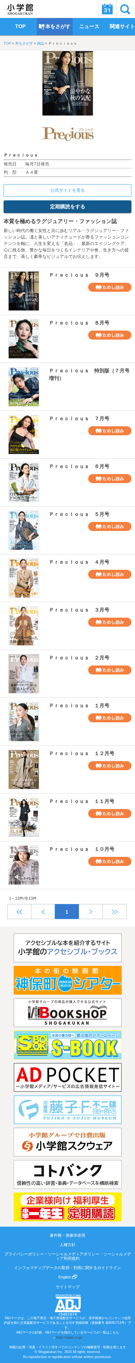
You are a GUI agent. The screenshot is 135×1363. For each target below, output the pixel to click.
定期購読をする (67, 206)
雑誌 (40, 43)
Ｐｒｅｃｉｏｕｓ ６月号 (79, 466)
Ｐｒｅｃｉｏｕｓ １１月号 (81, 801)
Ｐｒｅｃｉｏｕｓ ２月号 (79, 657)
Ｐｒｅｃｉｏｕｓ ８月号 (79, 323)
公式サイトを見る (67, 190)
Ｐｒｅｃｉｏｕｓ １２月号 (81, 753)
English (65, 1277)
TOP (7, 43)
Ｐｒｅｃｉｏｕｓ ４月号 (79, 562)
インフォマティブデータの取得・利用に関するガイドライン (67, 1268)
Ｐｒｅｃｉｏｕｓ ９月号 (79, 275)
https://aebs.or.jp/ (69, 1337)
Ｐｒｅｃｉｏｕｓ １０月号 (81, 849)
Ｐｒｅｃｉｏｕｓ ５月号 (79, 514)
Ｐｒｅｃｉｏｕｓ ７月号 (79, 418)
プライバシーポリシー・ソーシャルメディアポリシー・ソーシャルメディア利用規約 (67, 1256)
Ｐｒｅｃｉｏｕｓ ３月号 (79, 610)
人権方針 (68, 1244)
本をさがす (24, 43)
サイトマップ (68, 1287)
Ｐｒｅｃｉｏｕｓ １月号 (79, 705)
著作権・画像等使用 (67, 1235)
